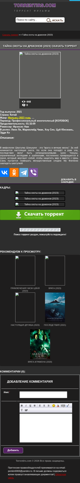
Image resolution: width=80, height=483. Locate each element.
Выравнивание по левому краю (40, 405)
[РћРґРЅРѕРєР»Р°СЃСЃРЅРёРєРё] (14, 172)
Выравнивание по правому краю (48, 405)
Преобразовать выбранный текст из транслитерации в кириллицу (22, 410)
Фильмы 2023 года (19, 117)
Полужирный (22, 405)
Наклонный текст (26, 405)
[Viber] (33, 172)
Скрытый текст (63, 405)
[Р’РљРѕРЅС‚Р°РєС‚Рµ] (4, 172)
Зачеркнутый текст (35, 405)
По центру (44, 405)
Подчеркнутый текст (30, 405)
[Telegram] (23, 172)
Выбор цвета (58, 405)
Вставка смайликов (54, 405)
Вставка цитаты (67, 405)
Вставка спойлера (26, 410)
